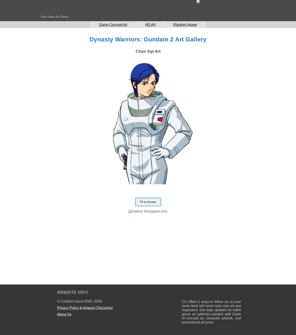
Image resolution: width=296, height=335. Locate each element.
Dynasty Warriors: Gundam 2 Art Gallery (148, 39)
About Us (64, 314)
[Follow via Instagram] (198, 293)
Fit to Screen (148, 202)
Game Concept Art (113, 24)
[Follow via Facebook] (211, 293)
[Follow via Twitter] (224, 293)
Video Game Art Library (54, 16)
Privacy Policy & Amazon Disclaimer (85, 308)
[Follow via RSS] (185, 293)
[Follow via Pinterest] (238, 293)
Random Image (185, 24)
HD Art (150, 24)
